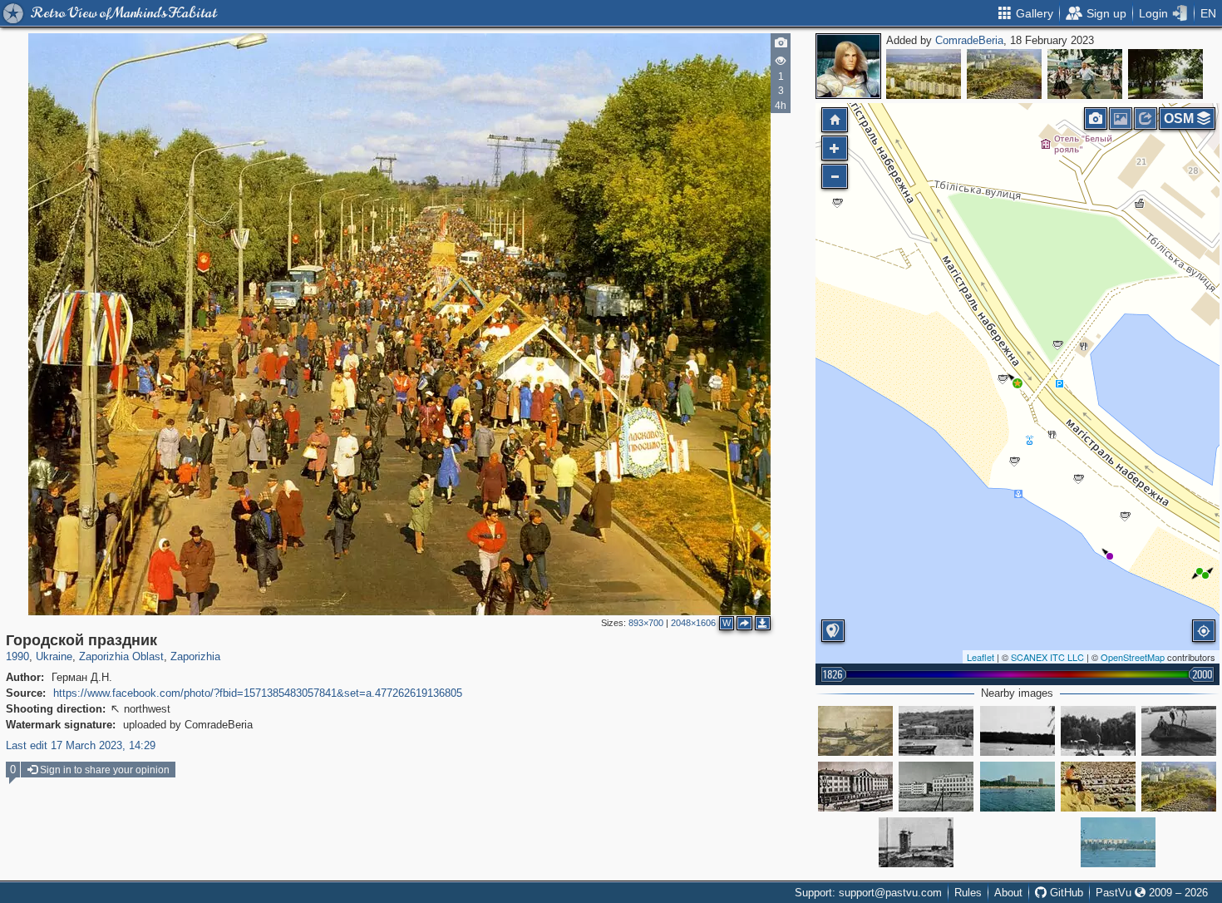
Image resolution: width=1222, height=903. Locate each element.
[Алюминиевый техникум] (855, 787)
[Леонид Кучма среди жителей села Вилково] (1084, 74)
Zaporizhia (195, 656)
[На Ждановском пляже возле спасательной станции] (1178, 731)
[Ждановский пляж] (1118, 842)
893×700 (645, 623)
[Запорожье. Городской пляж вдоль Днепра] (1098, 731)
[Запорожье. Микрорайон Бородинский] (923, 74)
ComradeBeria (969, 40)
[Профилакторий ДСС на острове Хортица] (936, 731)
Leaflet (980, 657)
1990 (17, 656)
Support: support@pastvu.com (868, 892)
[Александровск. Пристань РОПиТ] (855, 731)
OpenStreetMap (1133, 657)
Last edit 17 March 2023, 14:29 (80, 745)
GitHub (1065, 892)
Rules (968, 892)
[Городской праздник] (1017, 383)
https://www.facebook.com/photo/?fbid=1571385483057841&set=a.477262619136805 (257, 693)
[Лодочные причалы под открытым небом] (1098, 787)
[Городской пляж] (1017, 787)
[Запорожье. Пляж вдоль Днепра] (1017, 731)
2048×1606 (693, 623)
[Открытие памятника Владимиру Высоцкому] (1165, 74)
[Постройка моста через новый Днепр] (916, 842)
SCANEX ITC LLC (1047, 657)
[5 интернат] (936, 787)
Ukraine (54, 656)
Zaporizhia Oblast (121, 656)
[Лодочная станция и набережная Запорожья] (1004, 74)
